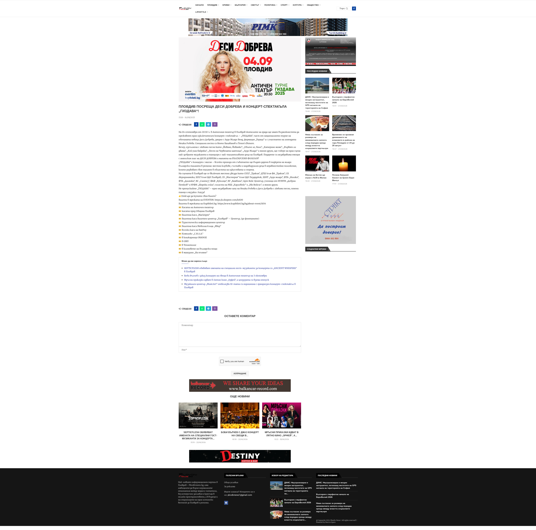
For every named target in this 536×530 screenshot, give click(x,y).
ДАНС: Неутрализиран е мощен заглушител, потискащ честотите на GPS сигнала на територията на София (317, 102)
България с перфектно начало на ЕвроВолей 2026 (343, 99)
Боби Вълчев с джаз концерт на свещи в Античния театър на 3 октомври (225, 275)
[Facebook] (354, 8)
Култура (297, 5)
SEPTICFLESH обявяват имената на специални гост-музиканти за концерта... (198, 435)
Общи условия (231, 482)
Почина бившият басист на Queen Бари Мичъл (343, 177)
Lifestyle (200, 12)
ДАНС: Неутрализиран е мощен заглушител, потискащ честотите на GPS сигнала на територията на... (298, 488)
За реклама (229, 486)
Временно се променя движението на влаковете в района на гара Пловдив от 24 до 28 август (343, 140)
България (240, 5)
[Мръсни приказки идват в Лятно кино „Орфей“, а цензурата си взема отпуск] (281, 415)
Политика (269, 5)
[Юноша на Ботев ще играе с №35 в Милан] (317, 163)
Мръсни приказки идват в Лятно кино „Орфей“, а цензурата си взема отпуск (226, 280)
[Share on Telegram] (208, 124)
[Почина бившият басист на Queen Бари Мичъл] (344, 163)
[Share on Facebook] (196, 124)
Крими (225, 5)
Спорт (284, 5)
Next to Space (330, 522)
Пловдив (212, 5)
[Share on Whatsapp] (202, 124)
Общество (313, 5)
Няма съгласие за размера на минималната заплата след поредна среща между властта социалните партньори (316, 141)
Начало (199, 5)
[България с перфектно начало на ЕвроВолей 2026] (344, 86)
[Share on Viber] (214, 124)
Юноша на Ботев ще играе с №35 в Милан (315, 176)
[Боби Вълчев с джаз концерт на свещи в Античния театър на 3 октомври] (239, 415)
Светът (255, 5)
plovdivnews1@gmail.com (240, 495)
